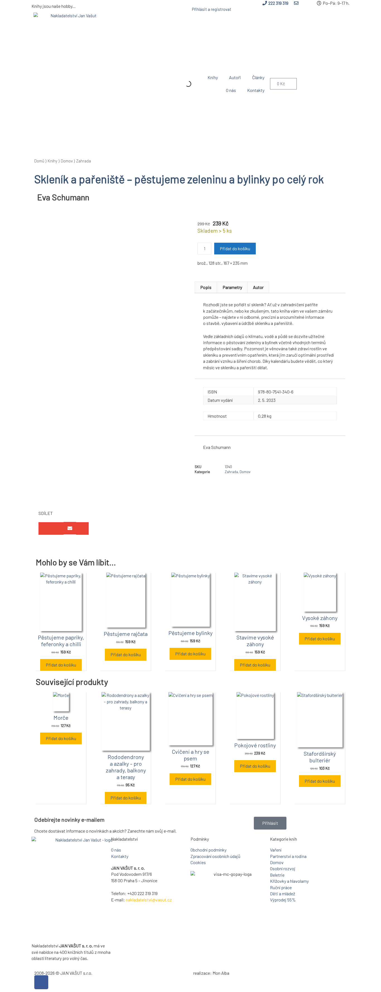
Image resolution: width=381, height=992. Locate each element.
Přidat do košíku (235, 248)
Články (258, 77)
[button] (44, 528)
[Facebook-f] (41, 982)
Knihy (213, 77)
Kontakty (255, 90)
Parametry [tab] (232, 287)
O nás (231, 90)
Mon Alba (221, 973)
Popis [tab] (205, 287)
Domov (67, 160)
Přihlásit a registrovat (211, 9)
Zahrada (83, 160)
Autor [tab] (258, 287)
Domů (39, 160)
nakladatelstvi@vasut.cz (149, 899)
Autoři (235, 77)
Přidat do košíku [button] (61, 664)
